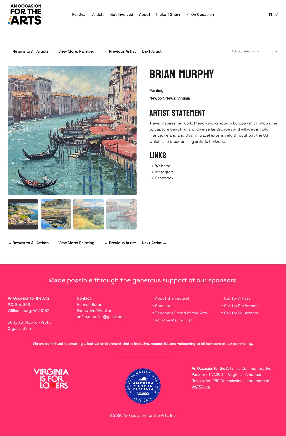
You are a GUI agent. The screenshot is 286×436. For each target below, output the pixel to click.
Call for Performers (241, 305)
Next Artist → (154, 51)
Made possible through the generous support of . (143, 280)
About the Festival (172, 298)
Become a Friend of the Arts (181, 313)
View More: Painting (76, 51)
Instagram (164, 171)
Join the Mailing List (173, 320)
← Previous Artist (120, 51)
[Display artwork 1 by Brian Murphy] (23, 214)
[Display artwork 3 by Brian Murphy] (88, 214)
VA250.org (201, 386)
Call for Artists (237, 298)
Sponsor (162, 305)
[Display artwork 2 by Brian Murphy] (56, 214)
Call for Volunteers (241, 313)
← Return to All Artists (28, 51)
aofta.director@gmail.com (101, 316)
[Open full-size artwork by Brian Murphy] (72, 130)
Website (162, 165)
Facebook (164, 178)
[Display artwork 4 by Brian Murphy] (121, 214)
